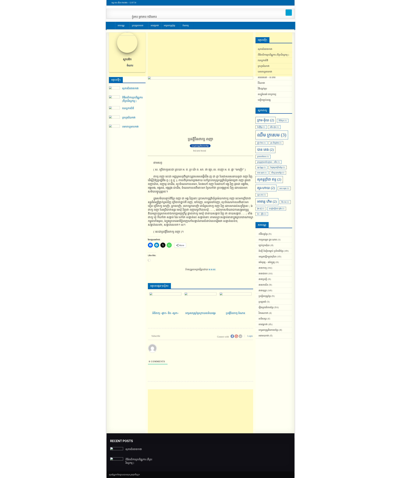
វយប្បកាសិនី (128, 108)
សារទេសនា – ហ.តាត (267, 77)
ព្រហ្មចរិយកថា (128, 117)
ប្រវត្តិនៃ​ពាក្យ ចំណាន (235, 313)
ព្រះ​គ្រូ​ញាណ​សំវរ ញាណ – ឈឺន (268, 162)
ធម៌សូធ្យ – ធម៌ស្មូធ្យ (267, 262)
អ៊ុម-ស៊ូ (260, 209)
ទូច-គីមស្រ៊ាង (275, 143)
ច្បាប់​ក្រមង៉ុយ (264, 245)
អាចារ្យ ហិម (267, 201)
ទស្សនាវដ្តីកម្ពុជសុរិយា (267, 256)
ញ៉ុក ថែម (261, 143)
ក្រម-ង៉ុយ (265, 120)
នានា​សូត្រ (263, 290)
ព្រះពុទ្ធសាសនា (137, 25)
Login (250, 336)
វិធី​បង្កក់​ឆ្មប (262, 89)
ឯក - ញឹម (261, 214)
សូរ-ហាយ (266, 188)
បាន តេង (265, 149)
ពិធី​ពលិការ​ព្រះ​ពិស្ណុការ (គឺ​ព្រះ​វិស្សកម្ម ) (132, 99)
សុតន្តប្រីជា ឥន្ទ (269, 179)
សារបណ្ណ (121, 25)
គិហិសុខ (283, 121)
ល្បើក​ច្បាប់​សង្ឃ (264, 100)
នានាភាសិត (263, 285)
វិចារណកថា (263, 313)
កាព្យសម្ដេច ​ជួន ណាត (268, 240)
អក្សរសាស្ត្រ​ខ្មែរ (169, 25)
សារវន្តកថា (155, 25)
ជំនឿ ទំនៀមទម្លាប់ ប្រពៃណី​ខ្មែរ (271, 251)
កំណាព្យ (185, 25)
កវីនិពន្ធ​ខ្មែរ (263, 234)
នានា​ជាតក (263, 273)
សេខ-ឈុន (284, 188)
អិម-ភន (285, 202)
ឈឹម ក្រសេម (271, 134)
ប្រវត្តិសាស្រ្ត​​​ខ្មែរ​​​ (265, 296)
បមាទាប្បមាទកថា (130, 126)
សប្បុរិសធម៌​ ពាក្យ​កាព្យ (267, 94)
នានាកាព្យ (263, 268)
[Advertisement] (200, 54)
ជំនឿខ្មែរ (261, 127)
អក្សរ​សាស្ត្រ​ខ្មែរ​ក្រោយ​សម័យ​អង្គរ (200, 313)
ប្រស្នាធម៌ (262, 302)
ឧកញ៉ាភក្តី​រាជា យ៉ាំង (276, 209)
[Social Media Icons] (289, 12)
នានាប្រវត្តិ (263, 279)
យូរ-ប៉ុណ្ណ (261, 167)
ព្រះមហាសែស (263, 156)
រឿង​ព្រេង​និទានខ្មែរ (266, 307)
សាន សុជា (262, 173)
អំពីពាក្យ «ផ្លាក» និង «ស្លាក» (165, 313)
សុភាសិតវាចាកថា (130, 88)
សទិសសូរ (263, 319)
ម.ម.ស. (212, 269)
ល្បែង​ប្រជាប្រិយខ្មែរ (277, 167)
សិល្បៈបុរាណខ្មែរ (277, 173)
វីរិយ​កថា (261, 83)
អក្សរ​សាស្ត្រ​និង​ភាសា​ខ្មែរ (200, 146)
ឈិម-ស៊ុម (274, 127)
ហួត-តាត (261, 195)
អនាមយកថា (264, 336)
